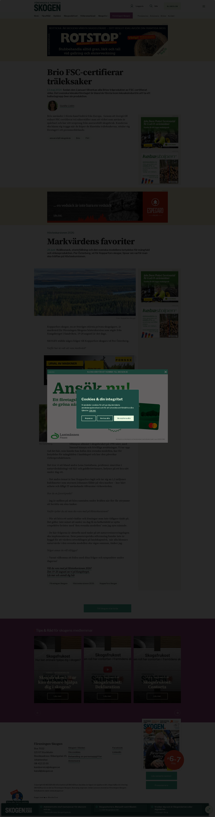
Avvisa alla (105, 418)
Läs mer (92, 410)
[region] (107, 408)
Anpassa (88, 418)
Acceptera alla (123, 418)
